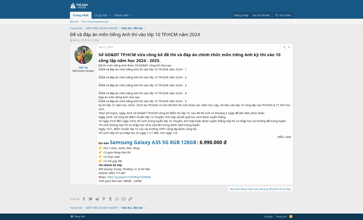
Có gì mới (100, 15)
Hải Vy (76, 40)
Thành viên (121, 15)
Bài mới (74, 21)
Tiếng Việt (79, 216)
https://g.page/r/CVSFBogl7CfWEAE (129, 177)
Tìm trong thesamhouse (95, 21)
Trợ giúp (268, 216)
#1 (289, 47)
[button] (109, 15)
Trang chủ (281, 216)
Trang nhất (81, 15)
